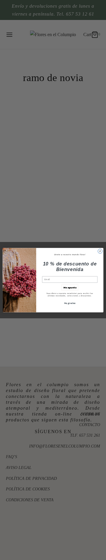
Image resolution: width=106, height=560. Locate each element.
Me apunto (70, 287)
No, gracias (70, 303)
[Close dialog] (100, 251)
